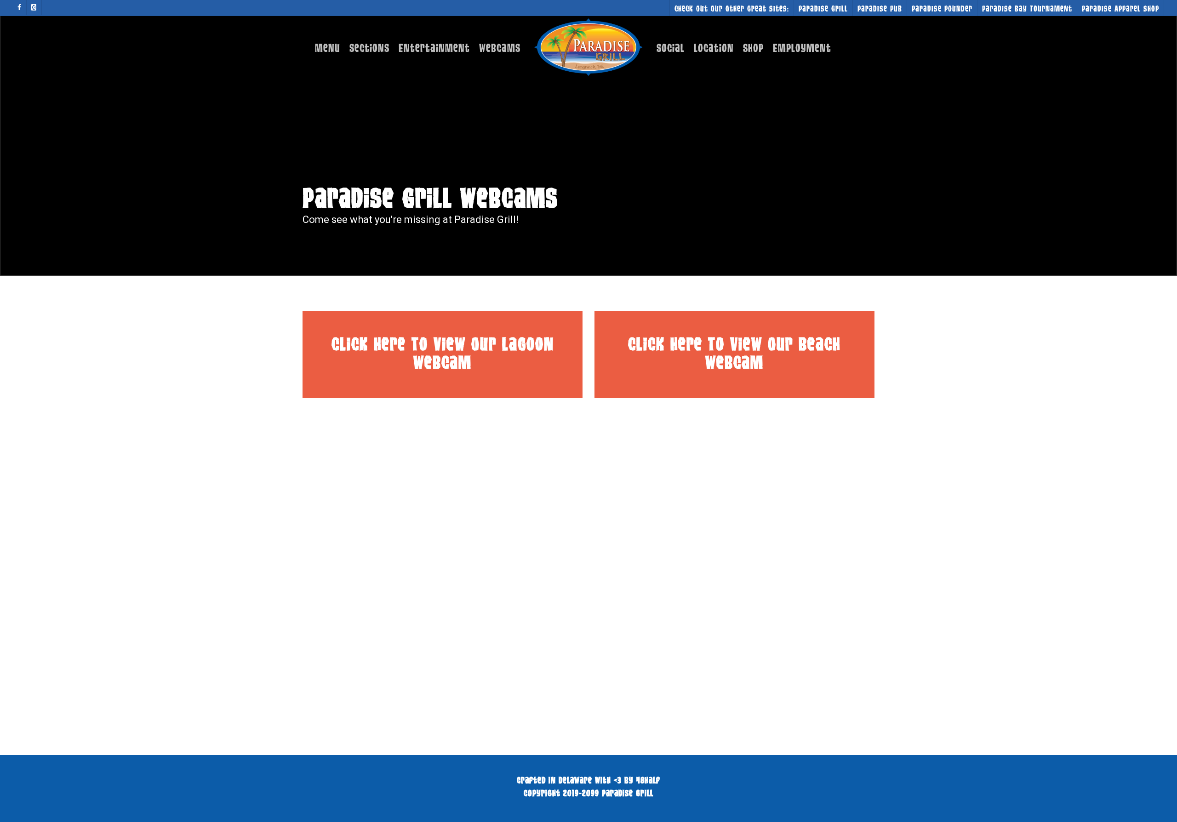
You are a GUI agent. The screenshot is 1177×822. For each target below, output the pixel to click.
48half (648, 780)
